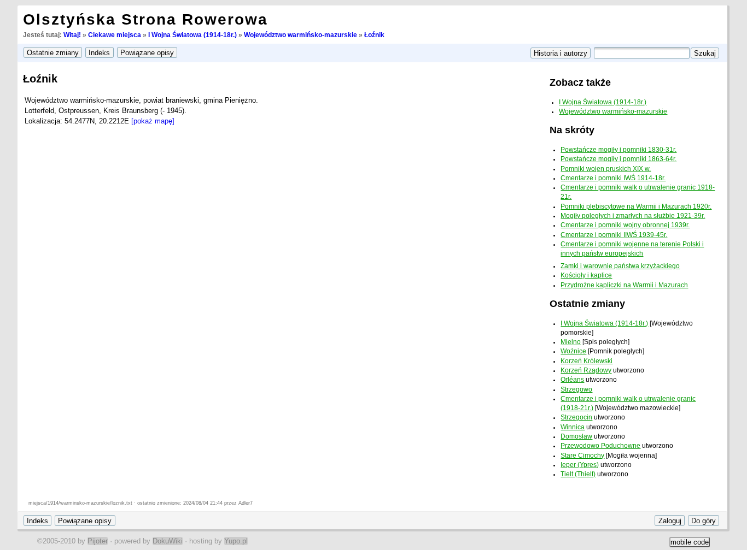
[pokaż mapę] (152, 121)
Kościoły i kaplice (586, 275)
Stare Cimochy (582, 455)
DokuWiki (168, 541)
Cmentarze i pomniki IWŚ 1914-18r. (613, 178)
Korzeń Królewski (586, 361)
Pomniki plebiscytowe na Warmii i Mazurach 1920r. (636, 206)
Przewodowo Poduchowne (600, 445)
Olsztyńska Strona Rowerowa (145, 19)
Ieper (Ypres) (580, 465)
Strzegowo (576, 389)
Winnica (573, 427)
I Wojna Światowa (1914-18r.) (192, 35)
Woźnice (573, 351)
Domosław (576, 436)
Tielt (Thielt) (578, 474)
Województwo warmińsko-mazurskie (300, 35)
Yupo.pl (236, 541)
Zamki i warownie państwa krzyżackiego (620, 266)
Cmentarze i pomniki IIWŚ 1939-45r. (614, 235)
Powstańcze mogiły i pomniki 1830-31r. (618, 149)
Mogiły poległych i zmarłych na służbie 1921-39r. (633, 215)
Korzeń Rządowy (586, 370)
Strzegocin (576, 417)
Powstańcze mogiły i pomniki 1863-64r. (618, 159)
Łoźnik (374, 35)
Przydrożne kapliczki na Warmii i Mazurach (624, 285)
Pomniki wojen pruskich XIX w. (606, 168)
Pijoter (97, 541)
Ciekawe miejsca (114, 35)
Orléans (572, 379)
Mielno (571, 342)
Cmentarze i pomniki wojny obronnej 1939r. (625, 225)
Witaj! (72, 35)
